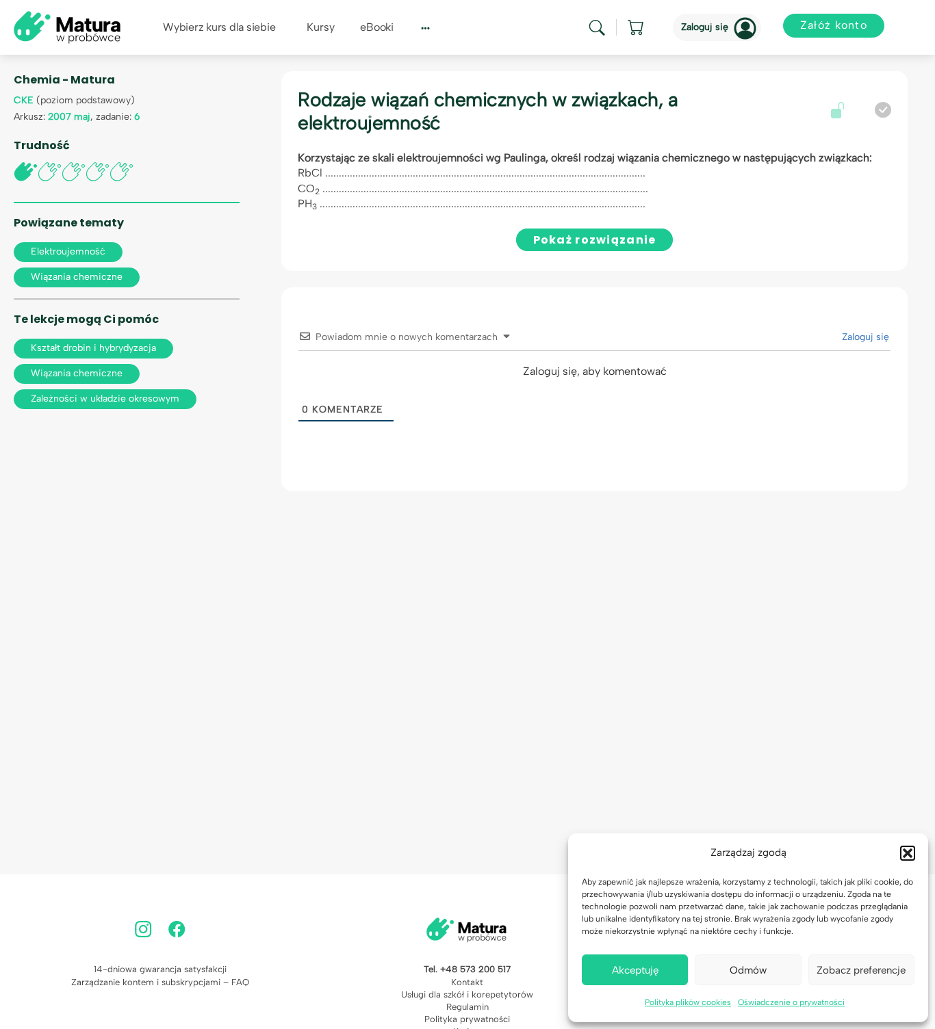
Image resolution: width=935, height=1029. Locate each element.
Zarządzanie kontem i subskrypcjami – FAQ (160, 982)
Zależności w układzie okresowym (105, 398)
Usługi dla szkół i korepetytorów (467, 994)
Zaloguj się (704, 27)
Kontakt (467, 982)
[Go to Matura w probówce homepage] (67, 26)
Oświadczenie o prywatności (791, 1002)
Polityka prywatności (467, 1019)
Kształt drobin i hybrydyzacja (93, 348)
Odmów (748, 970)
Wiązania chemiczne (77, 277)
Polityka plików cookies (688, 1002)
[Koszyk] (636, 27)
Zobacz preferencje (861, 970)
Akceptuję (635, 970)
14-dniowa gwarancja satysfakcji (160, 969)
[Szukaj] (597, 27)
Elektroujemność (68, 251)
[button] (907, 853)
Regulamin (467, 1007)
